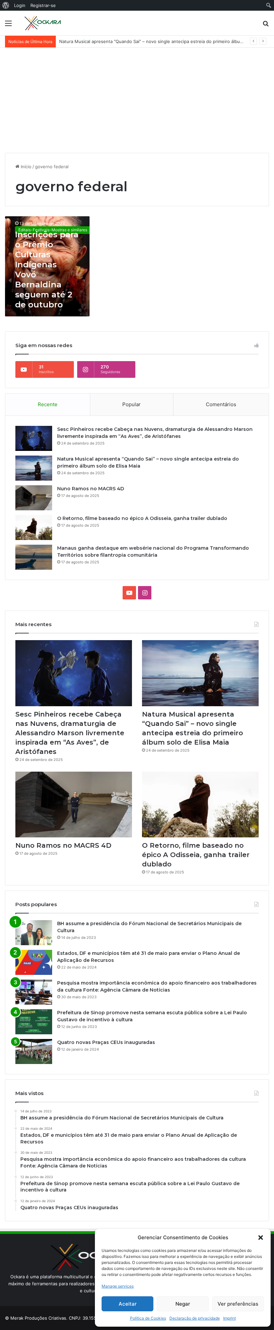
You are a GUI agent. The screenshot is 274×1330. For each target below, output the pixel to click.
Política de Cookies (148, 1318)
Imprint (229, 1318)
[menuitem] (6, 5)
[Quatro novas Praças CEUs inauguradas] (33, 1051)
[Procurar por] (265, 25)
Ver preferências (238, 1304)
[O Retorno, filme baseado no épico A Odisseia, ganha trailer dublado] (33, 527)
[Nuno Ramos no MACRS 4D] (33, 497)
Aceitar (128, 1304)
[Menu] (8, 25)
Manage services (118, 1286)
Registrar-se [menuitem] (43, 5)
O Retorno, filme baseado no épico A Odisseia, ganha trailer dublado (142, 518)
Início (25, 166)
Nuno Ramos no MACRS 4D (87, 41)
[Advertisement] (137, 98)
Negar (182, 1304)
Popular (131, 404)
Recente (47, 404)
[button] (260, 1237)
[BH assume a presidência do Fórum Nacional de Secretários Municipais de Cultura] (33, 932)
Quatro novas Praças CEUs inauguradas (106, 1042)
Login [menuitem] (19, 5)
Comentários (221, 404)
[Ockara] (43, 23)
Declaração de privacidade (194, 1318)
